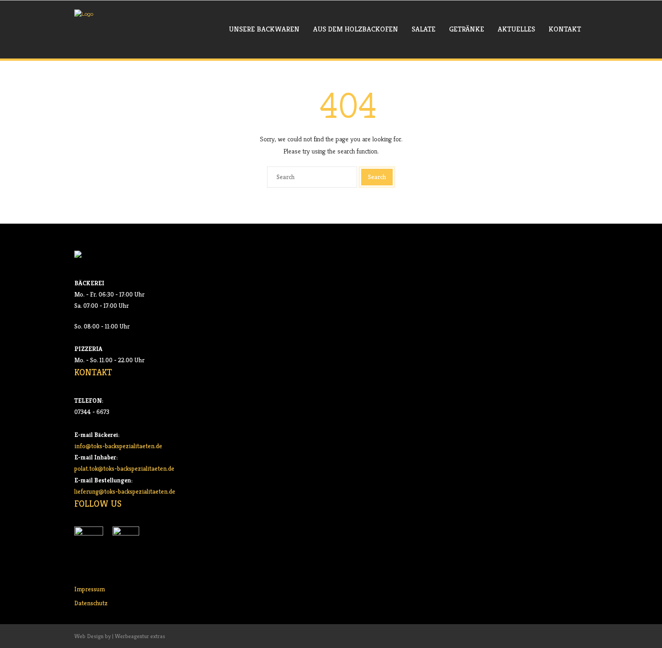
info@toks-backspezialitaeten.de (118, 446)
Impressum (89, 589)
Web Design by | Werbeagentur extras (119, 636)
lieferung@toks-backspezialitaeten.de (124, 491)
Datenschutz (91, 603)
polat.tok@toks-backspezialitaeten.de (124, 468)
